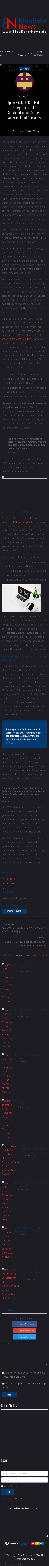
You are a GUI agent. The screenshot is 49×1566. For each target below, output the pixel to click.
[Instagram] (38, 12)
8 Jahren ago (23, 971)
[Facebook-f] (16, 12)
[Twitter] (23, 12)
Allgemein (24, 68)
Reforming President (24, 522)
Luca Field (26, 96)
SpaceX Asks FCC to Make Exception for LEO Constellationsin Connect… (34, 1148)
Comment (5, 1343)
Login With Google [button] (26, 1330)
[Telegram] (46, 12)
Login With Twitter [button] (26, 1337)
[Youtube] (31, 12)
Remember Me (11, 1485)
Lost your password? (12, 1498)
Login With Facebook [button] (26, 1324)
